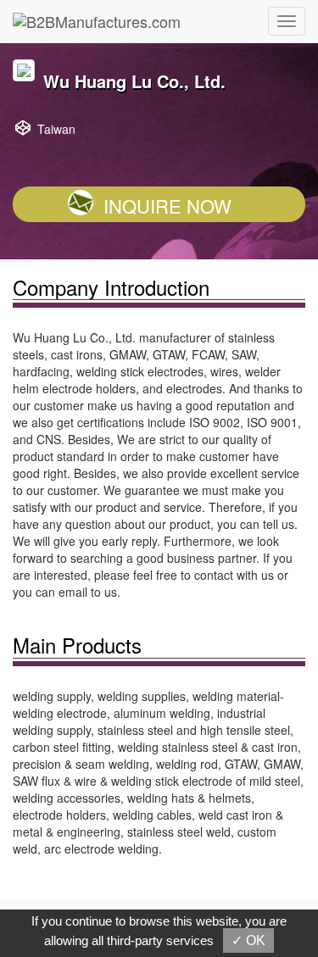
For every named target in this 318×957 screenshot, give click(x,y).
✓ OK (248, 940)
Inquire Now (167, 205)
